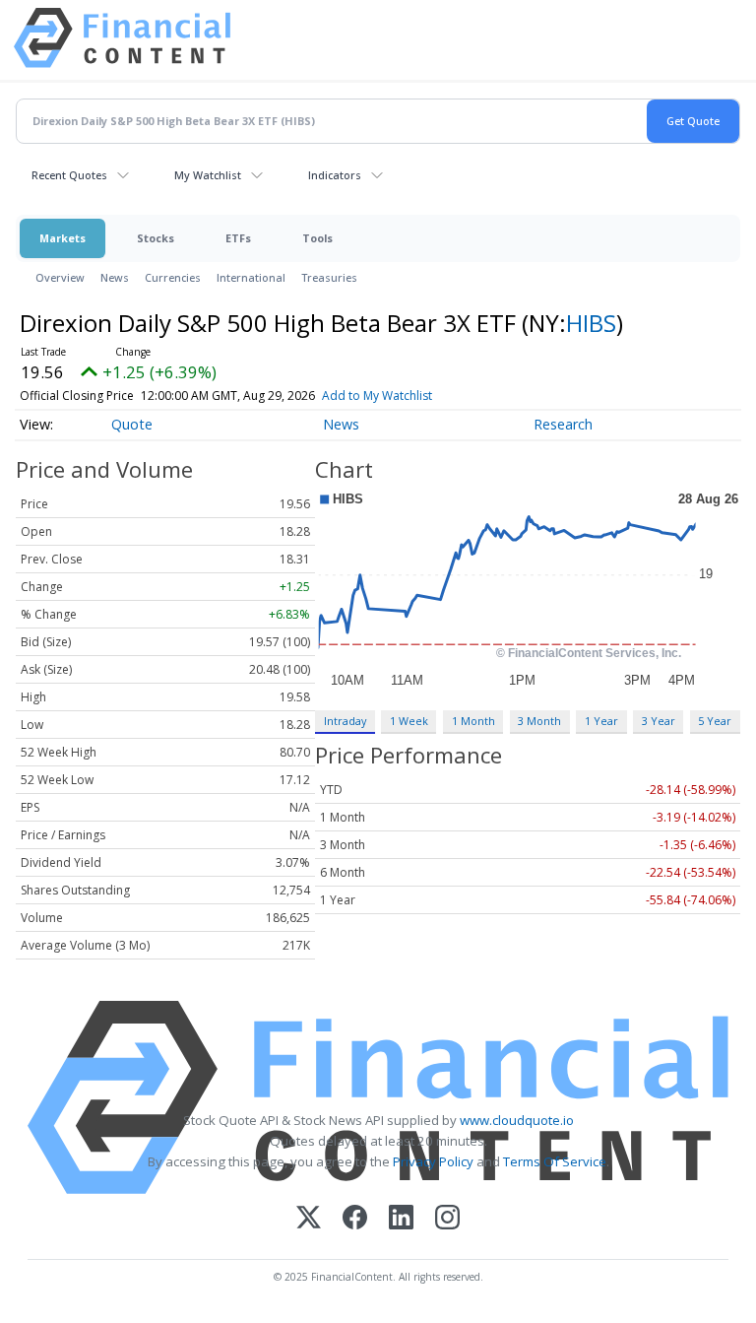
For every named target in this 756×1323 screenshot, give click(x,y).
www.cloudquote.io (517, 1120)
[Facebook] (355, 1219)
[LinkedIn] (401, 1219)
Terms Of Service (554, 1161)
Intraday (345, 720)
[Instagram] (447, 1219)
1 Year (601, 720)
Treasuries (329, 277)
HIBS (591, 322)
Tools (317, 238)
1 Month (473, 720)
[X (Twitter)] (308, 1219)
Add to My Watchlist (377, 395)
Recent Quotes (69, 174)
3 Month (539, 720)
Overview (60, 277)
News (114, 277)
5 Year (714, 720)
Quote (132, 424)
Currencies (173, 277)
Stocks (155, 238)
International (251, 277)
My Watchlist (207, 174)
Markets (62, 238)
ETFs (238, 238)
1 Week (409, 720)
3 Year (658, 720)
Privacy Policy (433, 1161)
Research (563, 424)
